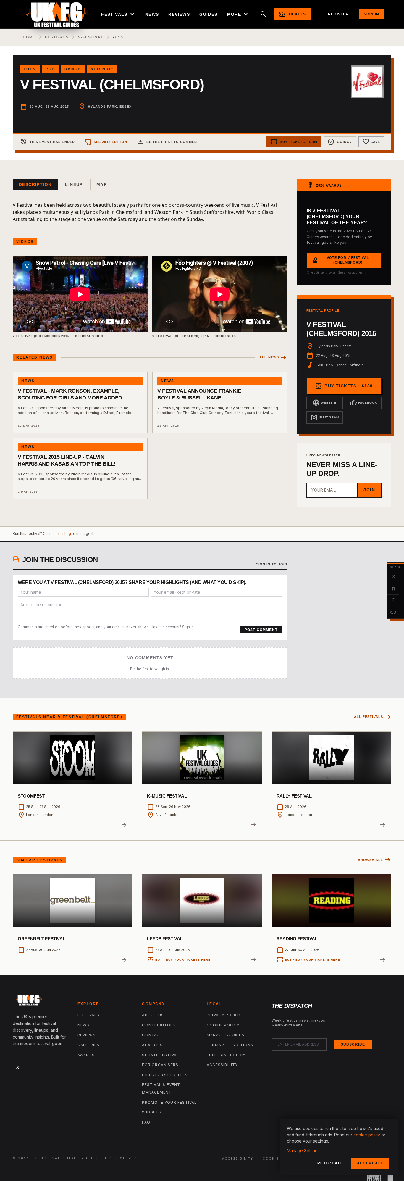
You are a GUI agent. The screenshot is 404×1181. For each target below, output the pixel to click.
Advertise (153, 1045)
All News (273, 357)
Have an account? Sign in (172, 627)
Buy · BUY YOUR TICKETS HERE (179, 959)
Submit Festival (160, 1055)
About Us (153, 1015)
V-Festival (90, 37)
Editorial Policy (226, 1055)
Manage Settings (303, 1150)
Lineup (74, 184)
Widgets (151, 1112)
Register (338, 14)
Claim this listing (57, 533)
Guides (208, 14)
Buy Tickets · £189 (293, 142)
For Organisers (160, 1065)
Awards (86, 1055)
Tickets (292, 14)
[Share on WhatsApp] (393, 600)
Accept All (370, 1163)
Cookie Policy (223, 1025)
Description (35, 184)
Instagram (325, 417)
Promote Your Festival (169, 1102)
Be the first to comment (168, 141)
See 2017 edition (105, 141)
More (238, 14)
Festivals (118, 14)
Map (101, 184)
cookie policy (366, 1134)
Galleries (88, 1045)
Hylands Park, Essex (110, 106)
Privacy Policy (224, 1015)
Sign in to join (271, 564)
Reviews (179, 14)
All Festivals (372, 717)
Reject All (330, 1163)
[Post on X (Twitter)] (393, 577)
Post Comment (261, 630)
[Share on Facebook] (393, 589)
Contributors (159, 1025)
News (152, 14)
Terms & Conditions (230, 1045)
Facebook (363, 403)
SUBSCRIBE (353, 1044)
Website (325, 403)
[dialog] (339, 1147)
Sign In (371, 14)
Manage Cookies (225, 1035)
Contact (152, 1035)
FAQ (146, 1122)
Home (29, 37)
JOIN (369, 489)
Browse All (374, 860)
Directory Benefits (165, 1075)
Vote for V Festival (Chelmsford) (340, 260)
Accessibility (222, 1065)
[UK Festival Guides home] (40, 1001)
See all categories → (352, 272)
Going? (339, 142)
